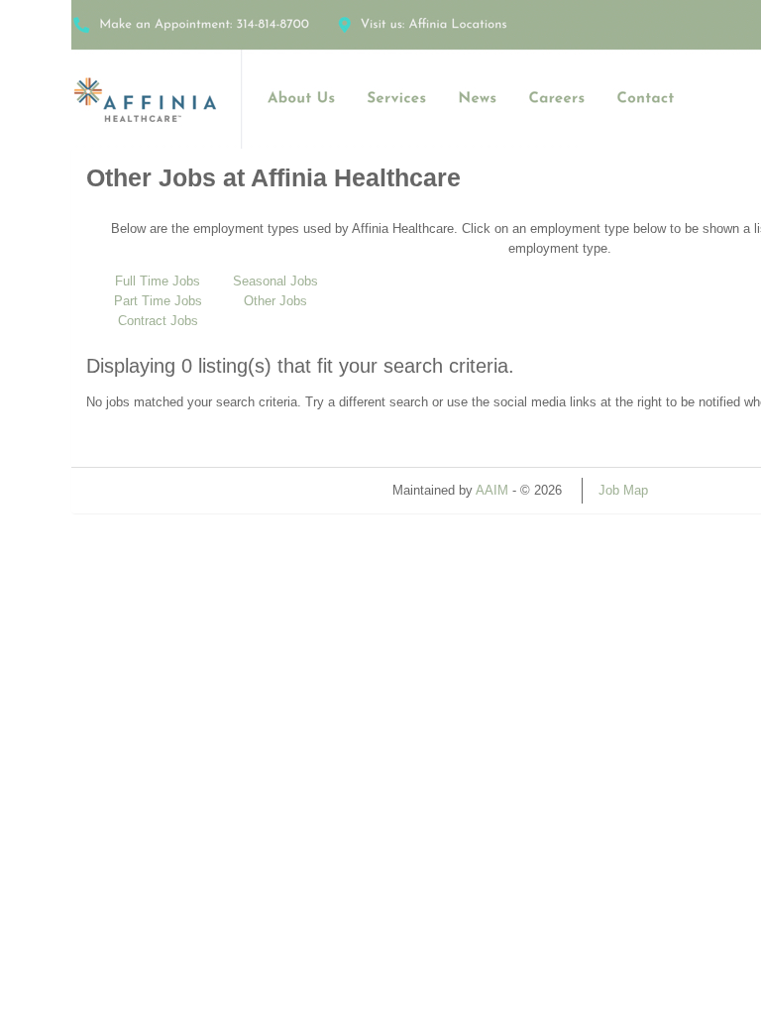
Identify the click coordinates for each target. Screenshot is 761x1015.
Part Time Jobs (158, 300)
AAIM (492, 490)
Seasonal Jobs (275, 281)
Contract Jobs (158, 320)
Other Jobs (275, 300)
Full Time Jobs (157, 281)
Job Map (623, 490)
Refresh (706, 490)
